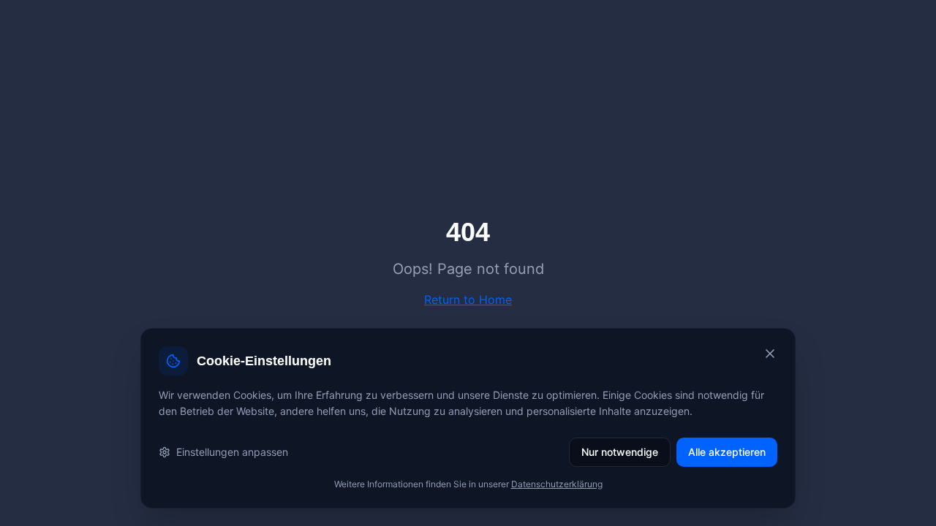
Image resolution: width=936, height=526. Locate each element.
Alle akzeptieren (727, 452)
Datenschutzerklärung (557, 484)
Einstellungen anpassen (232, 452)
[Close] (770, 353)
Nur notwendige (619, 452)
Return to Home (468, 299)
